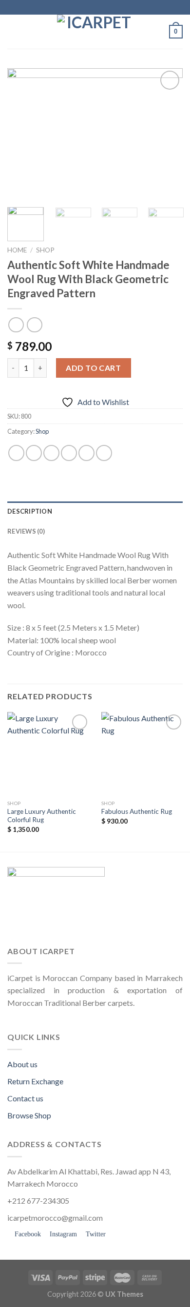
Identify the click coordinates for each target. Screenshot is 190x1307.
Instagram (62, 1234)
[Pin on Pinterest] (86, 453)
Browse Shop (29, 1115)
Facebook (27, 1234)
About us (22, 1064)
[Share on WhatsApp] (16, 453)
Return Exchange (35, 1081)
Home (17, 250)
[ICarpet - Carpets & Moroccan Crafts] (95, 32)
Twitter (95, 1234)
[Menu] (13, 31)
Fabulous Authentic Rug (136, 811)
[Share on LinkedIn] (104, 453)
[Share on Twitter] (51, 453)
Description (29, 511)
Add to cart (93, 367)
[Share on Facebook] (34, 453)
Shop (45, 250)
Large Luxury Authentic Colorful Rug (41, 815)
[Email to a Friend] (69, 453)
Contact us (25, 1098)
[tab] (95, 511)
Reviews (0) (26, 531)
